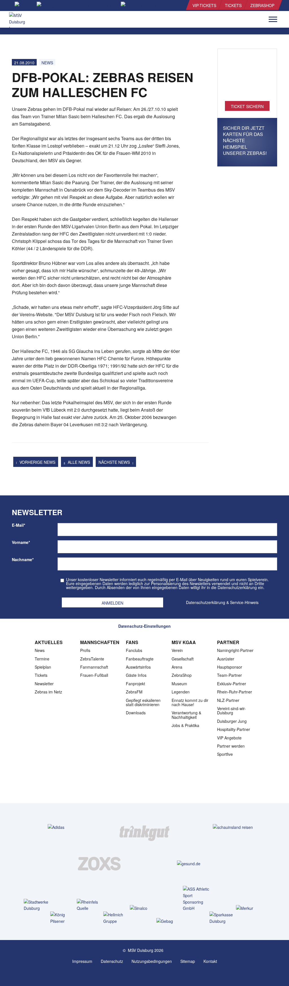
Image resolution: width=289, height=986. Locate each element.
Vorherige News (36, 462)
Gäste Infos (136, 675)
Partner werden (231, 746)
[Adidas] (56, 827)
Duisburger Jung (232, 721)
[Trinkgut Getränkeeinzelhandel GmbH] (144, 827)
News (47, 62)
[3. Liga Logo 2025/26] (144, 785)
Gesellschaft (183, 659)
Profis (85, 650)
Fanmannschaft (94, 667)
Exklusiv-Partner (231, 683)
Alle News (78, 462)
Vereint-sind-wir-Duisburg (231, 710)
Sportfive (225, 754)
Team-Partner (229, 675)
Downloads (136, 712)
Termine (42, 659)
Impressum (82, 961)
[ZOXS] (100, 863)
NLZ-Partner (228, 700)
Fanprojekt (135, 683)
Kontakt (210, 961)
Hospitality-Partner (233, 729)
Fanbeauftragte (140, 659)
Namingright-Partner (235, 650)
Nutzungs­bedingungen (152, 961)
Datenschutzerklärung (205, 602)
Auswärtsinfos (138, 667)
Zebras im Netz (48, 692)
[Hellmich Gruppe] (117, 918)
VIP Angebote (229, 738)
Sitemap (187, 961)
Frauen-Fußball (94, 675)
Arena (177, 667)
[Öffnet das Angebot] (247, 78)
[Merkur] (250, 908)
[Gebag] (170, 920)
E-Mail (18, 525)
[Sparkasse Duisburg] (223, 918)
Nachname (23, 559)
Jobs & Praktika (185, 725)
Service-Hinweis (244, 602)
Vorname (21, 542)
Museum (179, 683)
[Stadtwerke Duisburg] (38, 905)
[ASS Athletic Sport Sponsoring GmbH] (197, 899)
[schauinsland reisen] (233, 827)
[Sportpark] (150, 974)
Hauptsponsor (229, 667)
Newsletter (44, 683)
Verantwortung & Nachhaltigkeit (186, 715)
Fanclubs (134, 650)
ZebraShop (262, 5)
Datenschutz (112, 961)
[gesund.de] (188, 863)
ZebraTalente (92, 659)
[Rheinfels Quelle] (91, 905)
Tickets (233, 5)
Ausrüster (225, 659)
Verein (177, 650)
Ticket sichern (247, 106)
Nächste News (114, 462)
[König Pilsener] (64, 918)
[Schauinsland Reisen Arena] (139, 974)
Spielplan (43, 667)
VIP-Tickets (204, 5)
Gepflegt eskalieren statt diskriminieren (143, 702)
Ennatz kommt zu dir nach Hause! (190, 702)
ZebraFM (134, 692)
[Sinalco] (144, 908)
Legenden (181, 692)
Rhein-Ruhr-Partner (234, 692)
